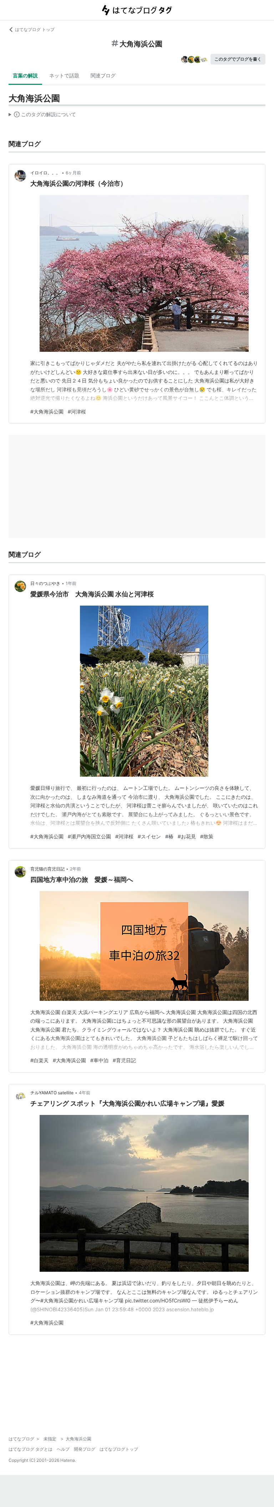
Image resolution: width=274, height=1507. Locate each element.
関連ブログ (103, 75)
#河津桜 (77, 411)
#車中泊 (99, 1060)
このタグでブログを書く (238, 59)
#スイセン (149, 836)
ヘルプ (63, 1449)
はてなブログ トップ (35, 29)
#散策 (206, 836)
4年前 (84, 1092)
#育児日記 (124, 1060)
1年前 (71, 583)
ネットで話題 (64, 75)
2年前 (75, 868)
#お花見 (187, 836)
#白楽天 (39, 1060)
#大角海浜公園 (47, 411)
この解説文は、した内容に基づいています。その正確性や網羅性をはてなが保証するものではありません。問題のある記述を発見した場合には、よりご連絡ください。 (42, 115)
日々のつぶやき (45, 583)
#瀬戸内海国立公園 (89, 836)
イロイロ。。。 (45, 172)
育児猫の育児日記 (47, 868)
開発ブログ (84, 1449)
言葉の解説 (25, 75)
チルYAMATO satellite (51, 1092)
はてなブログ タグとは (30, 1449)
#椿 (169, 836)
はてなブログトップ (119, 1449)
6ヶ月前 (73, 172)
